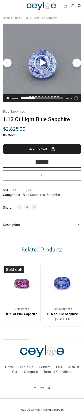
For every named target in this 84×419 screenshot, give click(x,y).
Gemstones (22, 308)
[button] (42, 63)
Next (76, 63)
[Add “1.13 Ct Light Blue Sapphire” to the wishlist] (42, 162)
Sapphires (54, 195)
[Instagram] (42, 388)
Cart (15, 372)
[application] (42, 63)
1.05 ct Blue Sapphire (62, 314)
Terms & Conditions (57, 372)
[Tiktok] (49, 388)
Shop (16, 17)
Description (11, 225)
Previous (7, 63)
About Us (26, 367)
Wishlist (73, 367)
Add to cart (38, 149)
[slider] (42, 98)
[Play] (8, 98)
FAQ (59, 367)
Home (6, 17)
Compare (31, 372)
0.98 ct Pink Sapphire (21, 314)
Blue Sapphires (14, 111)
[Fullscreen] (76, 98)
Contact (44, 367)
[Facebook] (34, 387)
